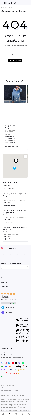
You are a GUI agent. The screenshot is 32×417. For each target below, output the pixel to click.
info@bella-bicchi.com (9, 188)
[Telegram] (9, 363)
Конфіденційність (6, 389)
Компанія (4, 282)
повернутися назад (15, 54)
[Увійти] (25, 3)
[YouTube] (13, 363)
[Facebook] (2, 363)
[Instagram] (6, 363)
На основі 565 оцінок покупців (8, 299)
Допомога (4, 286)
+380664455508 (10, 138)
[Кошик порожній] (28, 3)
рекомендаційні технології (8, 396)
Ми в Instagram (10, 248)
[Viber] (19, 363)
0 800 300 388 (7, 185)
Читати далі (26, 410)
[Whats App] (23, 363)
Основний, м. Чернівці (10, 182)
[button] (14, 168)
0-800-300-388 (9, 136)
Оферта (16, 389)
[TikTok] (16, 363)
